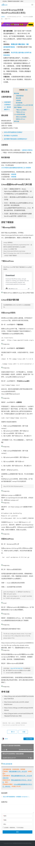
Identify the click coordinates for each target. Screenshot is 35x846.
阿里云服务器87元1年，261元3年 (18, 771)
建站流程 (18, 98)
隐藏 (26, 90)
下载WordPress (20, 112)
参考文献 (16, 121)
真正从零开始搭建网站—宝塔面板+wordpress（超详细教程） (17, 796)
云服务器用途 (20, 96)
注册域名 (18, 100)
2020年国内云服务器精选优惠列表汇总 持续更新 (16, 168)
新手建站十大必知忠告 (11, 135)
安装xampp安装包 (21, 117)
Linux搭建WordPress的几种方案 (23, 105)
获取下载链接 (18, 107)
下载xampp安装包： (22, 110)
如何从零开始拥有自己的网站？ (13, 132)
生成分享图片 (29, 739)
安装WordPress (20, 119)
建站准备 (16, 93)
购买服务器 (19, 103)
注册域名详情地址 (27, 150)
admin (3, 16)
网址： (5, 824)
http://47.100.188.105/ (16, 668)
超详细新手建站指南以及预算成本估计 (15, 139)
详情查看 (13, 174)
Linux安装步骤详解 (19, 114)
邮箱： (5, 820)
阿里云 (29, 843)
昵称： (5, 816)
